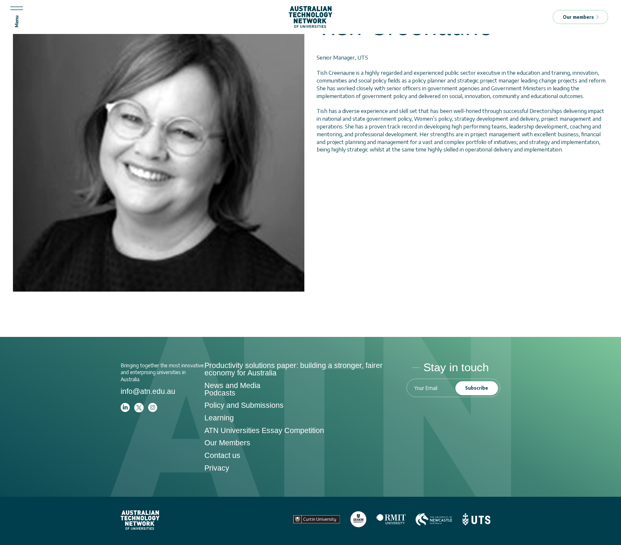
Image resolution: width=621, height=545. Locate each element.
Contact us (222, 455)
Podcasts (219, 393)
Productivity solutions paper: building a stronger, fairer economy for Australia (293, 369)
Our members (578, 17)
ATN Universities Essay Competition (264, 430)
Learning (219, 418)
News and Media (232, 385)
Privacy (216, 468)
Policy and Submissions (244, 405)
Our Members (227, 443)
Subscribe (476, 388)
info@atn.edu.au (148, 391)
